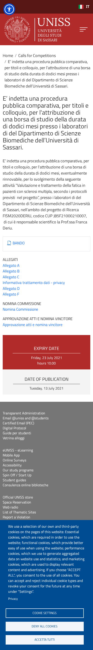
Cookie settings (45, 613)
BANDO (19, 243)
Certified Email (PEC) (18, 423)
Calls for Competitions (37, 55)
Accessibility (12, 465)
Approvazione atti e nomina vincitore (33, 325)
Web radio (10, 507)
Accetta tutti (45, 639)
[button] (9, 9)
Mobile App (11, 455)
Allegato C (11, 277)
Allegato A (11, 265)
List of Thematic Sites (19, 512)
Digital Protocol (14, 427)
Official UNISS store (18, 497)
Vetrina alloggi (14, 437)
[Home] (37, 29)
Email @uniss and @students (26, 418)
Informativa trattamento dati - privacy (34, 283)
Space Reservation (17, 502)
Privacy (13, 598)
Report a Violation (16, 517)
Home (8, 55)
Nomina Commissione (20, 309)
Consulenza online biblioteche (25, 484)
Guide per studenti (17, 432)
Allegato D (11, 288)
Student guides (14, 479)
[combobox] (84, 7)
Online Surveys (14, 460)
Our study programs (18, 470)
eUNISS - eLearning (18, 450)
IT (87, 6)
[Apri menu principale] (83, 29)
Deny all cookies (45, 626)
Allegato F (11, 294)
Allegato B (11, 271)
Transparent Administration (24, 413)
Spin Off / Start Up (17, 475)
